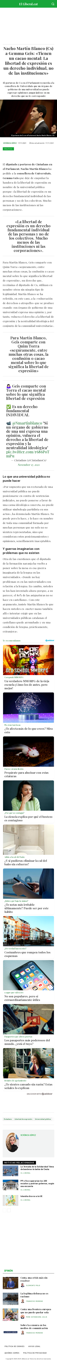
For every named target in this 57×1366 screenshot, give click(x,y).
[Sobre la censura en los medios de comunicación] (10, 1330)
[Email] (31, 155)
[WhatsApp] (18, 155)
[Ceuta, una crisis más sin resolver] (10, 1283)
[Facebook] (5, 155)
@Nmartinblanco (27, 422)
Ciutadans (8, 1119)
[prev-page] (4, 1210)
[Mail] (29, 1140)
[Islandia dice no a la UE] (10, 1200)
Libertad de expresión (23, 1119)
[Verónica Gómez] (12, 1143)
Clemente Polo (33, 1285)
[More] (44, 155)
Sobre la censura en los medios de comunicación (34, 1327)
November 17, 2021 (28, 464)
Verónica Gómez (10, 143)
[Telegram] (37, 155)
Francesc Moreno (34, 1301)
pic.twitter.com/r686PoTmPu (27, 453)
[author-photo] (22, 1285)
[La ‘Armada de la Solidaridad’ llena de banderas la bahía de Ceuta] (10, 1170)
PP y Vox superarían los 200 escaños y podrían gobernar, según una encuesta (37, 1183)
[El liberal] (28, 3)
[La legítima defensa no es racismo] (10, 1299)
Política (8, 149)
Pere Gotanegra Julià (36, 1317)
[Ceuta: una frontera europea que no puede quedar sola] (10, 1314)
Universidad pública (43, 1119)
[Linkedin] (24, 155)
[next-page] (9, 1210)
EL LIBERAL (26, 1173)
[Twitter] (12, 155)
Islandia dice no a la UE (31, 1196)
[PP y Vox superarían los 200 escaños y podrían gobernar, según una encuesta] (10, 1185)
